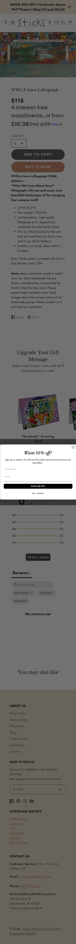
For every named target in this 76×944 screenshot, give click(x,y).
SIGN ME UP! (38, 486)
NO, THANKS (38, 493)
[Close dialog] (73, 447)
